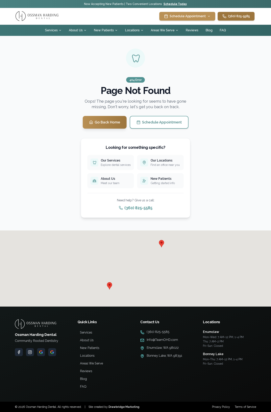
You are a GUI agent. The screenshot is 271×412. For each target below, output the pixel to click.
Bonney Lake (213, 354)
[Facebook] (19, 352)
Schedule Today (175, 4)
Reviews (192, 30)
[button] (161, 243)
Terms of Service (245, 406)
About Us (76, 30)
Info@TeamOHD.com (162, 340)
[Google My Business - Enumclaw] (41, 352)
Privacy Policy (221, 406)
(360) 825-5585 (239, 16)
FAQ (223, 30)
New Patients (104, 30)
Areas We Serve (163, 30)
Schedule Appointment (162, 122)
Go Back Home (107, 122)
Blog (209, 30)
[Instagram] (30, 352)
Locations (132, 30)
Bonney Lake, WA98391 (164, 356)
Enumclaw (211, 332)
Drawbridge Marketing (124, 406)
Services (51, 30)
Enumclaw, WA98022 (163, 348)
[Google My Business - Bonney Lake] (52, 352)
